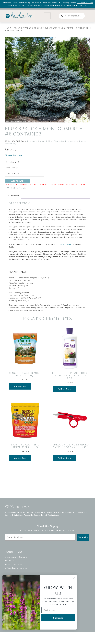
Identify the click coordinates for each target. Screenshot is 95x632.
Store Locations (13, 564)
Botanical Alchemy (39, 5)
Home (8, 28)
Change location (13, 155)
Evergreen (51, 28)
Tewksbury (10, 144)
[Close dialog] (73, 578)
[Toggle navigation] (47, 15)
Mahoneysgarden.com (16, 557)
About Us (10, 561)
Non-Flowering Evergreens (62, 141)
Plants (18, 28)
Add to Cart (17, 181)
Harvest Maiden (85, 3)
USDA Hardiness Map (16, 568)
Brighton (32, 141)
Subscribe (83, 537)
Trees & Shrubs (33, 28)
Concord (42, 141)
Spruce (82, 141)
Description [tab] (13, 195)
